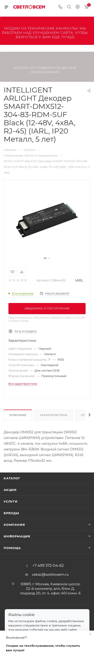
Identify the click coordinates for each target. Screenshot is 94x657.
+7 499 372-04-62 (48, 565)
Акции (10, 490)
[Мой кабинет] (78, 7)
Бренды (11, 513)
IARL (79, 280)
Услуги (11, 501)
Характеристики (53, 415)
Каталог (12, 478)
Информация (17, 536)
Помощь (12, 548)
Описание (17, 415)
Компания (14, 524)
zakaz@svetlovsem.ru (50, 574)
